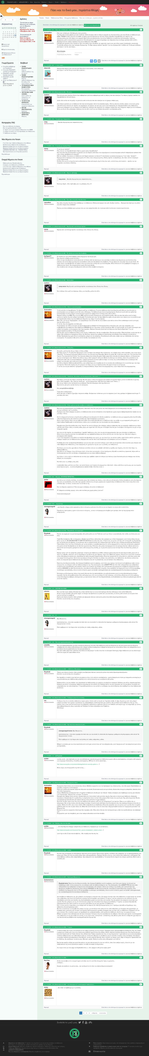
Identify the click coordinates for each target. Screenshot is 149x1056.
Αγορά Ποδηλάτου (14, 1046)
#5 (141, 146)
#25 (141, 782)
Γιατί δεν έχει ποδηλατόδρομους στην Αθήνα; (17, 143)
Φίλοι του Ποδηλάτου (10, 80)
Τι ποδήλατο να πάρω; (10, 133)
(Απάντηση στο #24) (60, 782)
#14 (141, 405)
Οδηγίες (24, 116)
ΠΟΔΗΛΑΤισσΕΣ (12, 2)
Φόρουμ (43, 2)
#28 (141, 877)
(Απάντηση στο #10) (60, 307)
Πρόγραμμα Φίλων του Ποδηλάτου (8, 53)
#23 (141, 724)
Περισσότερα (6, 154)
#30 (141, 957)
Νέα (31, 2)
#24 (141, 756)
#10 (141, 280)
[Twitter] (79, 1023)
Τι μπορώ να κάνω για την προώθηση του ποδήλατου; (19, 131)
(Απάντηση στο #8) (60, 253)
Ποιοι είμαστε (97, 1043)
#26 (141, 823)
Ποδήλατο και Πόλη (57, 18)
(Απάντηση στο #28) (60, 927)
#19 (141, 615)
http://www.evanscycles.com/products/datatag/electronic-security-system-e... (78, 764)
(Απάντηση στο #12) (60, 376)
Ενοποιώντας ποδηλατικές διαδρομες (14, 145)
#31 (141, 984)
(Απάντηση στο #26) (60, 850)
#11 (141, 307)
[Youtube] (86, 1023)
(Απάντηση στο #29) (60, 957)
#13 (141, 376)
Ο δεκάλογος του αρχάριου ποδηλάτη (28, 105)
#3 (141, 92)
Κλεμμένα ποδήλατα (71, 18)
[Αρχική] (3, 2)
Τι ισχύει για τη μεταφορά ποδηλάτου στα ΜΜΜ (18, 129)
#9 (141, 253)
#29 (141, 927)
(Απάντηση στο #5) (60, 173)
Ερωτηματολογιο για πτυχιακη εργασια (15, 151)
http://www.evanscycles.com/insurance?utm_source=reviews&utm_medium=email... (80, 830)
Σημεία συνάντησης (9, 49)
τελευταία (102, 1013)
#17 (141, 530)
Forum (47, 18)
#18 (141, 588)
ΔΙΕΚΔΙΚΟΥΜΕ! (23, 2)
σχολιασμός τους (27, 83)
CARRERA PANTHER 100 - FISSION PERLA (15, 150)
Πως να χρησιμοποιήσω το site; (12, 128)
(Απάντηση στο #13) (60, 405)
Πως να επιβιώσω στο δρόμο (11, 126)
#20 (141, 642)
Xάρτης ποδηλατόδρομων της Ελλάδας (28, 80)
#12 (141, 347)
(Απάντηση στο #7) (60, 226)
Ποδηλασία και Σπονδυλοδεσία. (12, 163)
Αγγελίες (37, 2)
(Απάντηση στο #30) (60, 984)
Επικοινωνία (99, 1051)
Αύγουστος (7, 24)
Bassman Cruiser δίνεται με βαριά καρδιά (15, 146)
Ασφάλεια (72, 2)
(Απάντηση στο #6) (60, 199)
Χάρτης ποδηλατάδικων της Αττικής (28, 71)
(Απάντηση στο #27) (60, 877)
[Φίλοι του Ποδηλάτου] (90, 1023)
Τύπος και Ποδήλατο (15, 1048)
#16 (141, 504)
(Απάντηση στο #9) (60, 280)
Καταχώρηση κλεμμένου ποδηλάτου (28, 89)
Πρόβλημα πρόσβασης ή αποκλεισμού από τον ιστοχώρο (110, 1046)
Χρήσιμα (63, 2)
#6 (141, 173)
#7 (141, 199)
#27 (141, 850)
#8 (141, 226)
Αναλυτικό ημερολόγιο (5, 45)
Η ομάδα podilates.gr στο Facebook (9, 67)
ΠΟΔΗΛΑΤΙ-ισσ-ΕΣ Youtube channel (8, 74)
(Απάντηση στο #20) (60, 669)
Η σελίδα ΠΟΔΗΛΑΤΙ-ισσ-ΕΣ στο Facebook (9, 70)
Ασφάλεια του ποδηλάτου (16, 1043)
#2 (141, 65)
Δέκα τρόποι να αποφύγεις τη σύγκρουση (26, 97)
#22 (141, 697)
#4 (141, 119)
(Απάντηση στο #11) (60, 347)
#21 (141, 669)
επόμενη (94, 1013)
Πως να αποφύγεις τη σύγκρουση (19, 1051)
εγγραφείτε (63, 25)
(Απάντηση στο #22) (60, 724)
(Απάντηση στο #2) (60, 92)
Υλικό (56, 2)
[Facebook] (83, 1023)
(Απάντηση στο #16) (60, 530)
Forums (41, 18)
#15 (141, 477)
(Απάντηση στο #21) (60, 697)
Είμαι (51, 2)
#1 (141, 30)
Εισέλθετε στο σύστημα (50, 25)
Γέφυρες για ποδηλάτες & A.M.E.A (13, 165)
